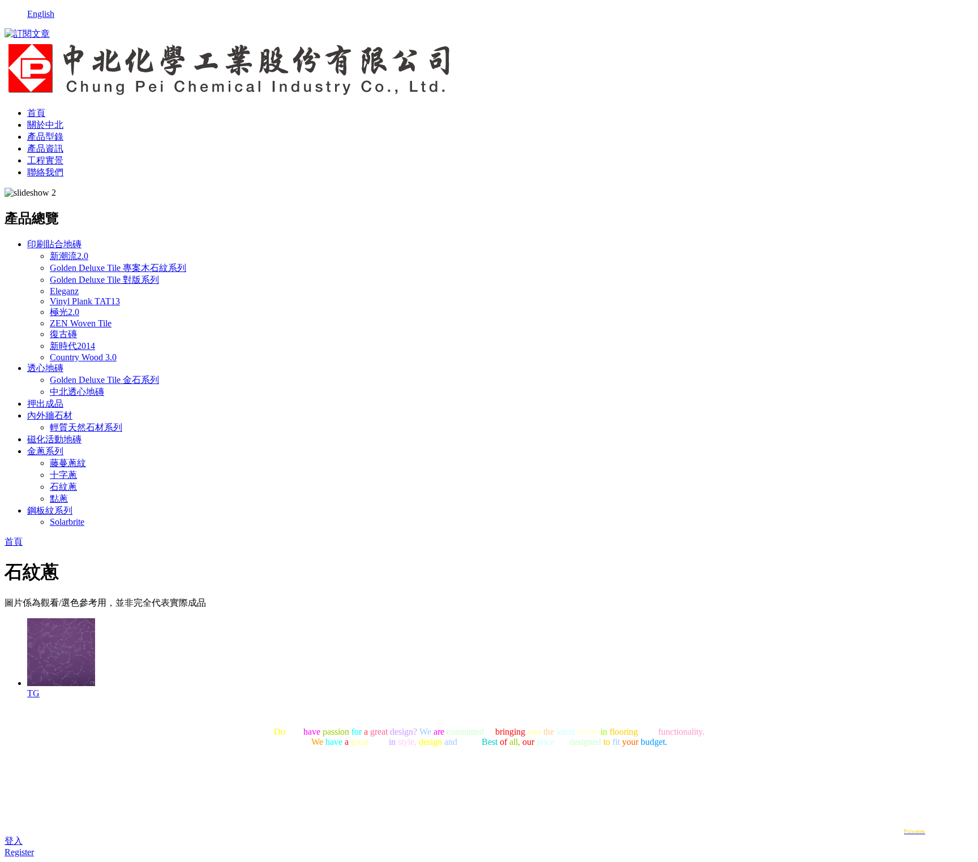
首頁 (36, 113)
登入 (14, 841)
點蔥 (59, 498)
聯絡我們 (45, 172)
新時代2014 (72, 346)
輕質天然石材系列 (86, 427)
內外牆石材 (49, 415)
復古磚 (63, 334)
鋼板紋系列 (49, 510)
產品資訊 (45, 148)
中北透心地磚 (77, 391)
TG (33, 693)
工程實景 (45, 160)
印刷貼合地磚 (54, 244)
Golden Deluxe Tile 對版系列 (104, 280)
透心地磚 (45, 368)
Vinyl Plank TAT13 (85, 301)
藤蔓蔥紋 (68, 463)
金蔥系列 (45, 451)
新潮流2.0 (69, 256)
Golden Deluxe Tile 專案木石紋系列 (118, 268)
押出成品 (45, 403)
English (40, 14)
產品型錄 (45, 136)
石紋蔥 (63, 487)
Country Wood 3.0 (83, 357)
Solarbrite (67, 522)
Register (19, 852)
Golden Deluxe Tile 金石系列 (104, 380)
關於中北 (45, 125)
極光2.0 (64, 312)
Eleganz (64, 291)
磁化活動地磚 (54, 439)
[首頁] (229, 93)
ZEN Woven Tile (80, 323)
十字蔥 (63, 475)
